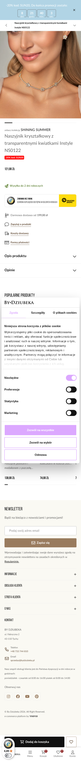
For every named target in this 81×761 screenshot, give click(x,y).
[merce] (33, 716)
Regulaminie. (12, 561)
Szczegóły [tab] (38, 312)
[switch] (71, 390)
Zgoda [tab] (13, 312)
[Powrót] (6, 25)
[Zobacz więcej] (74, 25)
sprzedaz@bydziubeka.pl (23, 660)
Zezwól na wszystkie (40, 430)
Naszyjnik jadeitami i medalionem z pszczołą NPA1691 (18, 466)
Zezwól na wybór (40, 442)
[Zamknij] (74, 10)
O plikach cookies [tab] (65, 312)
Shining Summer (35, 130)
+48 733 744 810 (19, 651)
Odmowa (41, 454)
